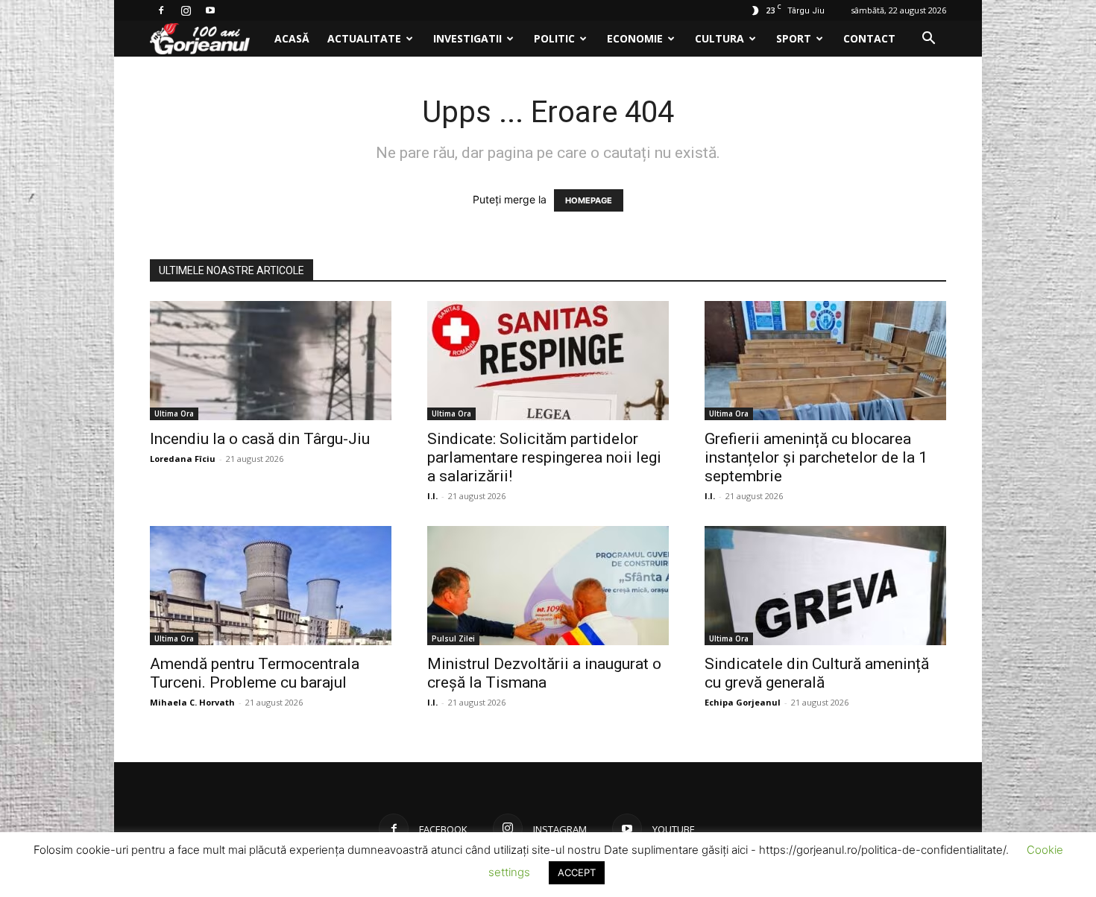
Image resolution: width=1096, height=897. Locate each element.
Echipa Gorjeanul (743, 702)
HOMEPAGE (588, 200)
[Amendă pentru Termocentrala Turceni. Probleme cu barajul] (270, 585)
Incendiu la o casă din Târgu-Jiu (260, 439)
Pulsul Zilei (453, 638)
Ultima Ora (174, 413)
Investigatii (467, 38)
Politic (554, 38)
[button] (928, 40)
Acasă (291, 38)
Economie (635, 38)
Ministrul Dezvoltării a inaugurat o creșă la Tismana (544, 673)
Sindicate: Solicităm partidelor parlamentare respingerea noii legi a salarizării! (544, 457)
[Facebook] (161, 10)
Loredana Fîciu (182, 458)
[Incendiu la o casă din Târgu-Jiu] (270, 360)
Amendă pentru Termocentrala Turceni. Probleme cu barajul (254, 673)
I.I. (432, 495)
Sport (793, 38)
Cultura (719, 38)
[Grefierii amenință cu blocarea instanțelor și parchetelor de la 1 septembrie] (825, 360)
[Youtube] (210, 10)
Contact (869, 38)
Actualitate (364, 38)
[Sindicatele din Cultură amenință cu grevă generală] (825, 585)
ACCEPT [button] (577, 872)
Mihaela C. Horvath (192, 702)
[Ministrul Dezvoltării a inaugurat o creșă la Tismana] (548, 585)
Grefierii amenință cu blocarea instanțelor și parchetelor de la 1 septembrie (816, 457)
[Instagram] (185, 10)
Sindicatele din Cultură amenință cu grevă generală (817, 673)
